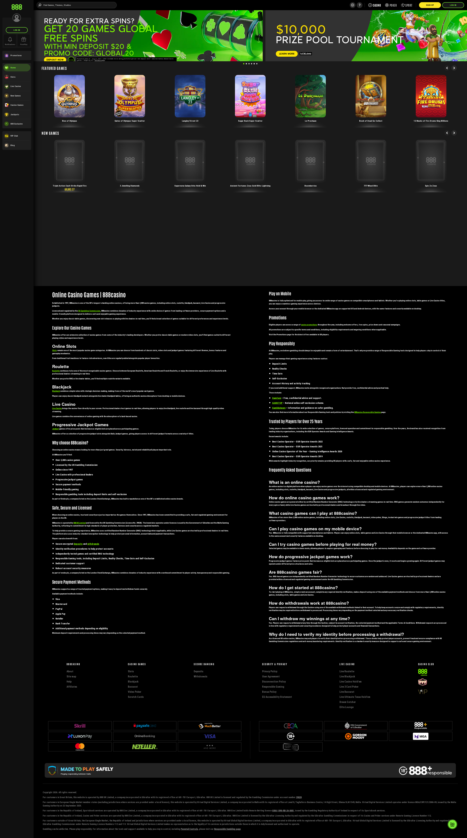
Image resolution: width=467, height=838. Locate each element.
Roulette (56, 371)
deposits (78, 543)
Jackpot (55, 429)
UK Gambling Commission (89, 311)
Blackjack (56, 391)
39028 (299, 797)
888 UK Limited (80, 523)
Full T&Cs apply (100, 60)
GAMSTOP (277, 403)
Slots (54, 350)
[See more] (71, 60)
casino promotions (309, 325)
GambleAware (278, 407)
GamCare (276, 398)
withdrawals (93, 543)
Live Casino (57, 408)
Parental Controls (189, 829)
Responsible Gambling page (227, 829)
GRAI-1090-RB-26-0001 (283, 810)
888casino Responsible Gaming (367, 412)
